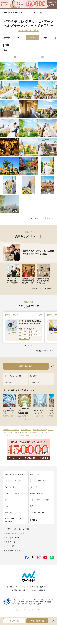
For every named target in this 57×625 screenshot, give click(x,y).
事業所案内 (31, 587)
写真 (35, 435)
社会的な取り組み (43, 587)
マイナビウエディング (11, 430)
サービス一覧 (20, 587)
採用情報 (42, 590)
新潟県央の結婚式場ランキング (32, 432)
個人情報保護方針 (18, 590)
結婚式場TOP (26, 430)
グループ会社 (32, 590)
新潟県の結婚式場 (39, 430)
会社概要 (10, 587)
